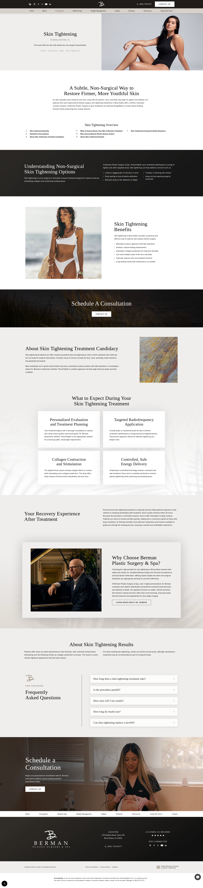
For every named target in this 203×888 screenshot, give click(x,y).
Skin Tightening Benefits (39, 131)
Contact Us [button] (192, 883)
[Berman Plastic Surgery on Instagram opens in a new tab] (34, 4)
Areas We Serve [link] (167, 11)
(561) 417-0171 (139, 880)
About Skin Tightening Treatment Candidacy (47, 137)
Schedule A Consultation (39, 134)
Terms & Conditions (91, 867)
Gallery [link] (117, 11)
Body (62, 51)
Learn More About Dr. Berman (131, 602)
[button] (4, 883)
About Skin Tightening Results (92, 137)
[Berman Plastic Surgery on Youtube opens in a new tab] (46, 4)
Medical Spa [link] (77, 11)
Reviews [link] (131, 11)
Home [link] (32, 11)
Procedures (53, 51)
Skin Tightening (73, 51)
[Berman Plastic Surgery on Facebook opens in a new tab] (38, 4)
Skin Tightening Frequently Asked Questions (148, 131)
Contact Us (165, 4)
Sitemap (115, 867)
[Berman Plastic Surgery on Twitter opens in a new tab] (42, 4)
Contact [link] (175, 814)
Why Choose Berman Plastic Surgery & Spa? (97, 134)
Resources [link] (148, 11)
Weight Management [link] (98, 11)
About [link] (44, 11)
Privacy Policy (105, 867)
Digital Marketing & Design (170, 867)
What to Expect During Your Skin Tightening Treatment (101, 131)
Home (43, 51)
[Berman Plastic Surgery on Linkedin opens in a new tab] (50, 4)
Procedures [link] (59, 11)
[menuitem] (34, 4)
